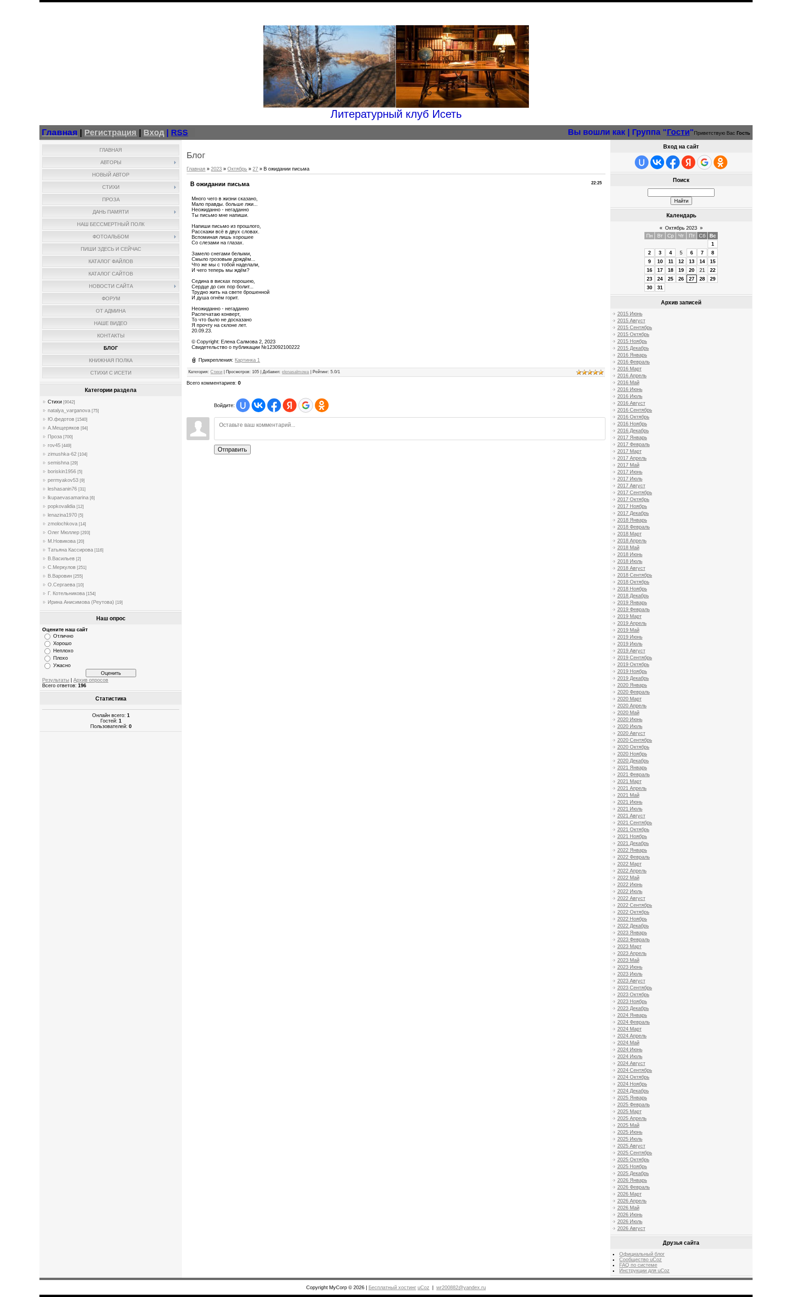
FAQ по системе (638, 1265)
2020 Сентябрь (634, 740)
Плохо (60, 658)
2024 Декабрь (633, 1090)
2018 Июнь (630, 554)
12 (681, 261)
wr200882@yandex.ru (461, 1287)
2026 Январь (632, 1180)
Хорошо (62, 643)
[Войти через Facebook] (274, 405)
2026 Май (628, 1207)
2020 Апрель (632, 705)
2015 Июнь (630, 313)
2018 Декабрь (633, 595)
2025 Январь (632, 1097)
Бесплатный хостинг (392, 1287)
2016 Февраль (633, 361)
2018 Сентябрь (634, 575)
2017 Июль (630, 478)
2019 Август (631, 650)
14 (702, 261)
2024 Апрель (632, 1035)
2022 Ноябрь (632, 919)
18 (670, 270)
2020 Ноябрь (632, 753)
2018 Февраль (633, 527)
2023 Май (628, 960)
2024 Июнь (630, 1049)
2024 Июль (630, 1056)
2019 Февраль (633, 609)
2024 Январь (632, 1015)
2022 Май (628, 877)
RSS (179, 132)
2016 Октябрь (633, 416)
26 (681, 278)
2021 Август (631, 815)
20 (691, 270)
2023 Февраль (633, 939)
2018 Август (631, 568)
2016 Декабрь (633, 430)
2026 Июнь (630, 1214)
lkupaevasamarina (68, 497)
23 (649, 278)
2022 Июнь (630, 884)
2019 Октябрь (633, 664)
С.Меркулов (62, 567)
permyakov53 (63, 480)
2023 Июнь (630, 967)
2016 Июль (630, 396)
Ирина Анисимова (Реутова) (81, 602)
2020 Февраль (633, 692)
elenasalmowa (295, 372)
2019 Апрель (632, 623)
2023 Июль (630, 974)
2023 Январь (632, 932)
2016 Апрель (632, 375)
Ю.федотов (61, 419)
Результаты (55, 680)
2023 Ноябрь (632, 1001)
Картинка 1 (247, 360)
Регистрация (110, 132)
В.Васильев (61, 558)
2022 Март (629, 864)
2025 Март (629, 1111)
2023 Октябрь (633, 994)
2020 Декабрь (633, 760)
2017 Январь (632, 437)
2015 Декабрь (633, 348)
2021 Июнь (630, 802)
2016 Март (629, 368)
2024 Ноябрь (632, 1084)
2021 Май (628, 795)
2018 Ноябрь (632, 588)
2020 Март (629, 698)
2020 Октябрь (633, 747)
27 (255, 168)
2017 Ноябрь (632, 506)
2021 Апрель (632, 788)
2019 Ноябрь (632, 671)
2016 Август (631, 403)
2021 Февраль (633, 774)
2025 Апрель (632, 1118)
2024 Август (631, 1063)
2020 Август (631, 733)
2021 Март (629, 781)
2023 (216, 168)
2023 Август (631, 980)
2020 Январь (632, 685)
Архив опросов (90, 680)
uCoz (423, 1287)
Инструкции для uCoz (644, 1270)
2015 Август (631, 320)
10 (660, 261)
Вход (153, 132)
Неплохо (63, 650)
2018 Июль (630, 561)
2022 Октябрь (633, 912)
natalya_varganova (69, 410)
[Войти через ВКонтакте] (258, 405)
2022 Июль (630, 891)
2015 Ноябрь (632, 341)
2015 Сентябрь (634, 327)
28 (702, 278)
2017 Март (629, 451)
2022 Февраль (633, 857)
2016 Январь (632, 355)
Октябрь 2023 (681, 228)
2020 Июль (630, 726)
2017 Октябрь (633, 499)
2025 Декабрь (633, 1173)
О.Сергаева (61, 584)
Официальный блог (642, 1254)
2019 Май (628, 630)
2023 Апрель (632, 953)
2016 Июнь (630, 389)
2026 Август (631, 1228)
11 (670, 261)
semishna (58, 462)
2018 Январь (632, 520)
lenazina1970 (62, 515)
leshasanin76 (62, 488)
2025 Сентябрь (634, 1152)
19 (681, 270)
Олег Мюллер (63, 532)
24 (660, 278)
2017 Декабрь (633, 513)
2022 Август (631, 898)
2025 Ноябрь (632, 1166)
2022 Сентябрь (634, 905)
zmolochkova (62, 523)
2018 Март (629, 533)
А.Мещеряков (63, 427)
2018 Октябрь (633, 582)
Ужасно (62, 665)
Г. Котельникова (66, 593)
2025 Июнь (630, 1132)
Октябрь (237, 168)
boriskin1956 (62, 471)
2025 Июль (630, 1139)
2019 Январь (632, 602)
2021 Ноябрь (632, 836)
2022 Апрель (632, 870)
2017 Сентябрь (634, 492)
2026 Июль (630, 1221)
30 (649, 287)
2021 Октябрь (633, 829)
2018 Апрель (632, 540)
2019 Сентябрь (634, 657)
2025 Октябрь (633, 1159)
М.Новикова (62, 541)
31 (660, 287)
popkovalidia (61, 506)
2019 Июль (630, 643)
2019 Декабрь (633, 678)
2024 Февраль (633, 1022)
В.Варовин (60, 576)
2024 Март (629, 1029)
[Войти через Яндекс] (290, 405)
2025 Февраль (633, 1104)
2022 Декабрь (633, 925)
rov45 (54, 445)
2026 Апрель (632, 1200)
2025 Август (631, 1145)
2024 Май (628, 1042)
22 (712, 270)
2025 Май (628, 1125)
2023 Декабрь (633, 1008)
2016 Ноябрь (632, 423)
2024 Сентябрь (634, 1070)
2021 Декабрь (633, 843)
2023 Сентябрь (634, 987)
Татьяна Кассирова (70, 549)
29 (712, 278)
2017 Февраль (633, 444)
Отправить (232, 449)
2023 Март (629, 946)
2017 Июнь (630, 472)
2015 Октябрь (633, 334)
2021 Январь (632, 767)
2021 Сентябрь (634, 822)
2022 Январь (632, 850)
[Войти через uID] (243, 405)
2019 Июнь (630, 637)
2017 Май (628, 465)
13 (691, 261)
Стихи (55, 401)
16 (649, 270)
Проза (55, 436)
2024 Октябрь (633, 1077)
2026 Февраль (633, 1187)
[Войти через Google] (305, 405)
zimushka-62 (62, 454)
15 (712, 261)
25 (670, 278)
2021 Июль (630, 808)
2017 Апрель (632, 458)
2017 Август (631, 485)
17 (660, 270)
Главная (196, 168)
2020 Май (628, 712)
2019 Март (629, 616)
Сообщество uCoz (640, 1259)
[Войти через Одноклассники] (322, 405)
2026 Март (629, 1194)
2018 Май (628, 547)
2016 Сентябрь (634, 410)
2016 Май (628, 382)
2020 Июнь (630, 719)
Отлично (63, 636)
